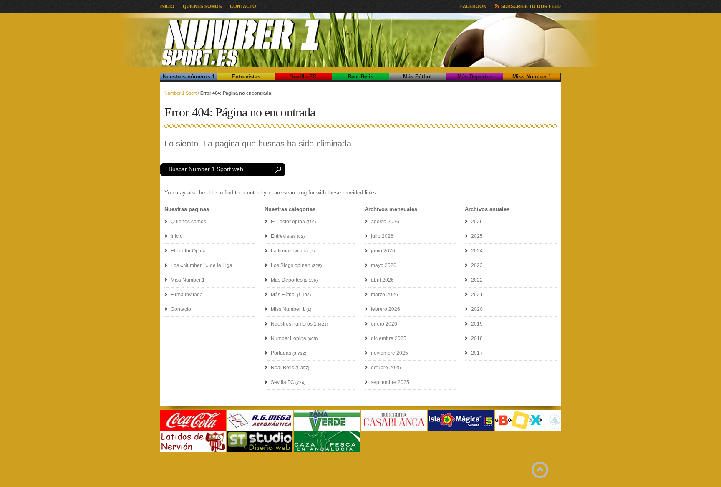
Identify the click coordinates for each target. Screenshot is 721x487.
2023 (477, 265)
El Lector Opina (188, 251)
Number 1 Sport (180, 93)
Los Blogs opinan (290, 265)
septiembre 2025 (390, 382)
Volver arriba (540, 470)
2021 (477, 295)
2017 (477, 353)
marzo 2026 (384, 295)
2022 (477, 280)
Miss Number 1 (531, 76)
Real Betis (360, 76)
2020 (477, 309)
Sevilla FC (303, 76)
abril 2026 (382, 280)
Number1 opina (288, 338)
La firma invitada (289, 251)
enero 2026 (384, 324)
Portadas (281, 353)
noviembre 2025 (389, 353)
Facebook (473, 6)
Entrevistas (246, 76)
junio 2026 (383, 251)
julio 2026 (382, 236)
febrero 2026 (385, 309)
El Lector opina (288, 222)
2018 (477, 338)
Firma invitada (187, 295)
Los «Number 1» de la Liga (201, 265)
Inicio (167, 6)
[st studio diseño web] (259, 451)
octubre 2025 (386, 368)
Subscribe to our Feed (531, 6)
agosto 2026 (385, 222)
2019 (477, 324)
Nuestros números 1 (189, 76)
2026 (477, 222)
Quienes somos (202, 6)
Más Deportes (474, 76)
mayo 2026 (383, 265)
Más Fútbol (417, 76)
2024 (477, 251)
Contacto (243, 6)
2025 (477, 236)
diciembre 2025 (388, 338)
